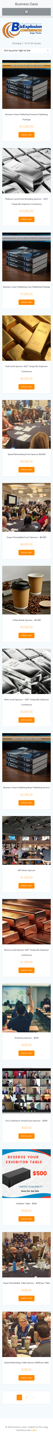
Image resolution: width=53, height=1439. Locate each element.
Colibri (34, 1430)
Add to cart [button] (26, 135)
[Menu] (26, 11)
